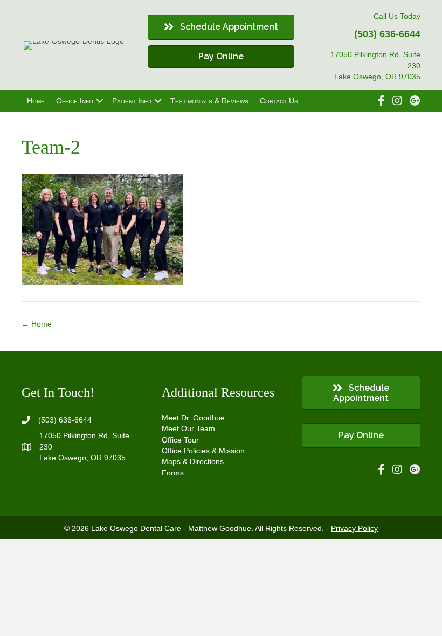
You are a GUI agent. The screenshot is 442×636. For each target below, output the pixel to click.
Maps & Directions (193, 461)
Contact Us (279, 100)
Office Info (74, 100)
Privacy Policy (354, 528)
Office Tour (180, 439)
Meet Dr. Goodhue (193, 417)
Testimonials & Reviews (209, 100)
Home (36, 100)
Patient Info (131, 100)
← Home (37, 324)
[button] (99, 101)
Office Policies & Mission (203, 450)
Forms (173, 472)
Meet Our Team (188, 428)
